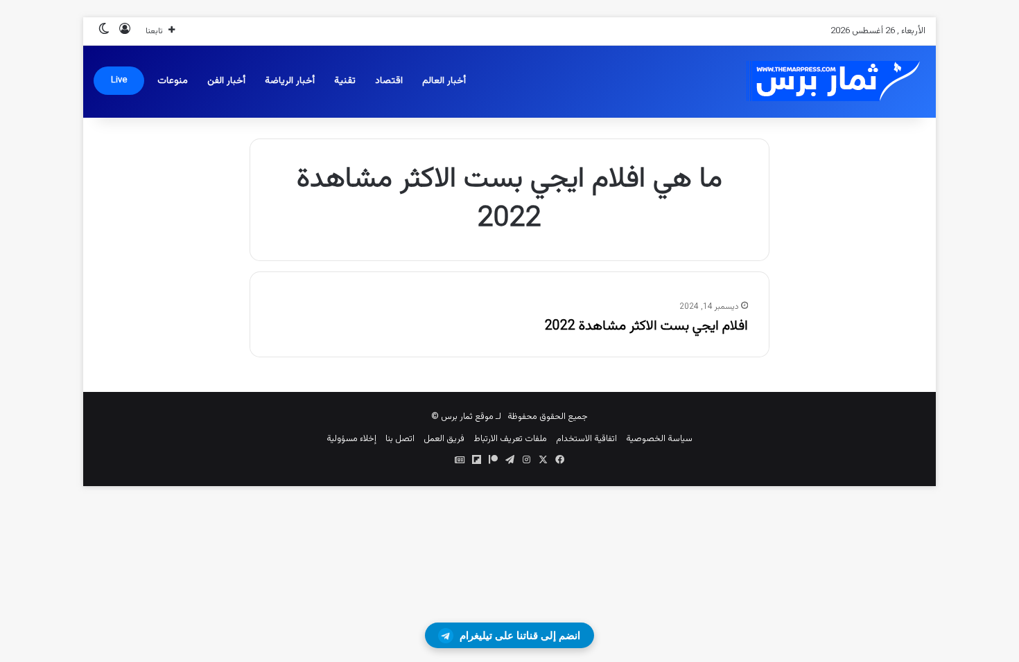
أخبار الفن (226, 81)
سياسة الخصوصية (659, 439)
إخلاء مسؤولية (351, 439)
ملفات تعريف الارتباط (510, 439)
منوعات (172, 81)
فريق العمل (444, 439)
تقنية (345, 81)
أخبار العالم (444, 81)
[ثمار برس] (828, 81)
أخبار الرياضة (290, 81)
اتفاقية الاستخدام (586, 439)
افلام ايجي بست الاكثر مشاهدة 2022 (646, 326)
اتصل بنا (400, 439)
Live (119, 80)
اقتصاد (389, 81)
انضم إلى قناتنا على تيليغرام (520, 635)
